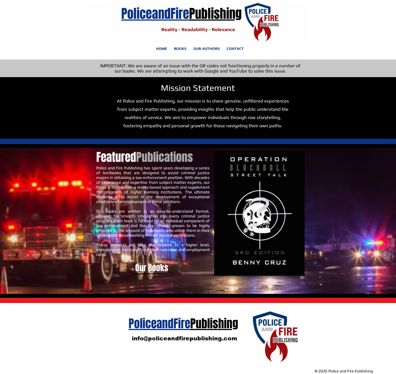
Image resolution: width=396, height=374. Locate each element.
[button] (259, 213)
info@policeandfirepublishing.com (184, 338)
